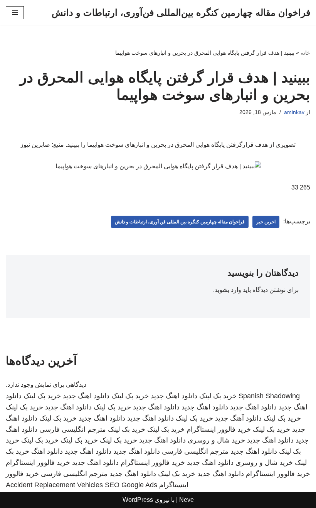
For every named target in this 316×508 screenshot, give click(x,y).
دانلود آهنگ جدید (238, 418)
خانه (305, 53)
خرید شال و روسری (216, 440)
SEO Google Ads (131, 485)
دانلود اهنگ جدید (174, 396)
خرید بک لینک (218, 396)
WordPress (138, 499)
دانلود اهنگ (47, 451)
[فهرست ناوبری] (15, 12)
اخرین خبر (266, 222)
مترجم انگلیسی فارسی (72, 429)
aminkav (294, 112)
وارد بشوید (228, 290)
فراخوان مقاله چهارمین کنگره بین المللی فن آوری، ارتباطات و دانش (180, 222)
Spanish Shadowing (269, 396)
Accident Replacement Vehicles (54, 485)
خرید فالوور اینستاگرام (219, 429)
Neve (186, 499)
